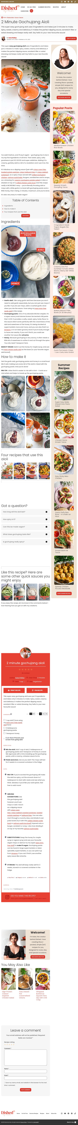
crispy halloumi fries (27, 172)
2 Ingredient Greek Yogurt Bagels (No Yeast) (61, 227)
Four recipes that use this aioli (15, 212)
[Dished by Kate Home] (10, 9)
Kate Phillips (13, 37)
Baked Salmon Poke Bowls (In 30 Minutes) (62, 311)
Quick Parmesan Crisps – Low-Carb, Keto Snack (64, 351)
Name (6, 1068)
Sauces (21, 17)
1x (40, 714)
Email (6, 1075)
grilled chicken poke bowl (26, 183)
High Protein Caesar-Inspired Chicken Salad (8, 994)
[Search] (31, 10)
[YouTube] (65, 1)
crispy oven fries (40, 169)
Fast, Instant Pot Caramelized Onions (24, 994)
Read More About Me (38, 956)
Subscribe (25, 11)
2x (43, 714)
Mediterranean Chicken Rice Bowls (64, 146)
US (31, 714)
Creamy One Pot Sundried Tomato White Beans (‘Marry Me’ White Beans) (64, 270)
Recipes (56, 7)
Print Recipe (15, 690)
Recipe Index (10, 17)
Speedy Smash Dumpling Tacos (60, 186)
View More (25, 215)
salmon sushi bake (15, 177)
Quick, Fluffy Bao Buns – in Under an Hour (63, 514)
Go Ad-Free (31, 7)
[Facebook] (68, 1)
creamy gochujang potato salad (27, 180)
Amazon (7, 330)
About (63, 7)
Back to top (70, 1122)
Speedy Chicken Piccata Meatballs (62, 587)
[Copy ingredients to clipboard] (11, 714)
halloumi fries (27, 815)
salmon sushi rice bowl (22, 823)
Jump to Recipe (71, 38)
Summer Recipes (44, 7)
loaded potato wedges (10, 172)
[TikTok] (75, 1)
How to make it (10, 209)
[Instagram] (61, 1)
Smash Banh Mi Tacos (61, 551)
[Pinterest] (71, 1)
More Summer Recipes (64, 593)
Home (23, 7)
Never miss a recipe (7, 1)
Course (17, 17)
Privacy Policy (23, 1122)
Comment (7, 1048)
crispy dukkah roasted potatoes (23, 813)
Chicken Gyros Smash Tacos (61, 441)
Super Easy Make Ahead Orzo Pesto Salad (62, 404)
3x (46, 714)
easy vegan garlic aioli (12, 349)
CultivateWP (36, 1122)
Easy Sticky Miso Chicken (61, 477)
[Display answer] (46, 512)
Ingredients (8, 206)
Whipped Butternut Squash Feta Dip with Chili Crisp (41, 995)
